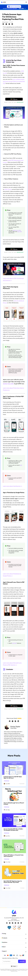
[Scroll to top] (25, 973)
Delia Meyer (7, 810)
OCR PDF (14, 643)
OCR (21, 465)
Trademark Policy (14, 971)
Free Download (14, 99)
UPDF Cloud (7, 189)
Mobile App (6, 780)
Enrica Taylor (5, 22)
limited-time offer (8, 383)
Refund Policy (24, 970)
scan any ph (17, 300)
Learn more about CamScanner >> (12, 486)
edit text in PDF (17, 230)
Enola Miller (7, 783)
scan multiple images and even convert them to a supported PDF (14, 81)
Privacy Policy (22, 969)
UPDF (4, 2)
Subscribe (22, 961)
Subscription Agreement (12, 970)
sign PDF (19, 231)
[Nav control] (26, 2)
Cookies (18, 970)
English (14, 966)
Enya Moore (7, 836)
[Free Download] (14, 99)
